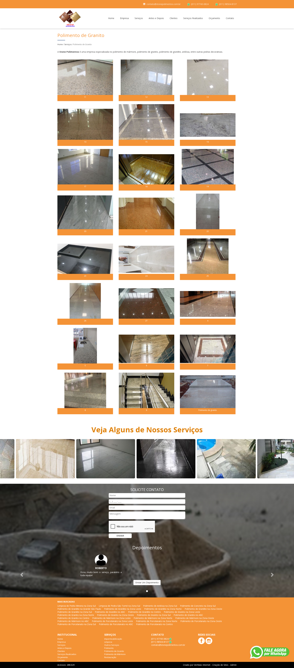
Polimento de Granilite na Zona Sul (74, 611)
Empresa (124, 18)
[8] (85, 393)
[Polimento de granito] (208, 393)
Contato (230, 18)
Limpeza (108, 642)
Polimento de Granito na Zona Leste (182, 611)
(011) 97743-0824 (200, 4)
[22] (208, 214)
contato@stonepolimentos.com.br (164, 4)
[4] (208, 303)
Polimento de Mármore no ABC (73, 621)
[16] (208, 124)
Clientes (173, 18)
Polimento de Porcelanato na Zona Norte (156, 621)
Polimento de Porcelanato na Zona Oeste (201, 621)
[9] (146, 393)
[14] (85, 124)
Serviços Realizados (193, 18)
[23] (85, 258)
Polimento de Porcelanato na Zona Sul (76, 624)
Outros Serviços (111, 645)
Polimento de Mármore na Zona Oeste (194, 618)
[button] (22, 574)
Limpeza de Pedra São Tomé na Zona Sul (119, 605)
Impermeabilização (113, 638)
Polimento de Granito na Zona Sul (154, 615)
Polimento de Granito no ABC (188, 615)
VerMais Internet (202, 664)
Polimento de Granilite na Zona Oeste (203, 608)
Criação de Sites (220, 664)
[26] (85, 303)
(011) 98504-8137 (228, 4)
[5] (85, 348)
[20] (85, 214)
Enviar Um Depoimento (147, 582)
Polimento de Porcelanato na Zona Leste (112, 621)
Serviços (139, 18)
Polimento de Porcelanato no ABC (116, 624)
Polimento (109, 648)
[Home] (70, 18)
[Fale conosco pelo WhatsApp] (269, 652)
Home (111, 18)
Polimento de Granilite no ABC (110, 611)
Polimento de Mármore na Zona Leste (111, 618)
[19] (208, 169)
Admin (233, 664)
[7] (208, 348)
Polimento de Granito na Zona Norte (75, 615)
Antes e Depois (156, 18)
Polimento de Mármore (115, 654)
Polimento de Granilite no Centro (144, 611)
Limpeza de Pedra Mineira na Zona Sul (76, 605)
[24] (146, 258)
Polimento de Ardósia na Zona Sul (160, 605)
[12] (146, 80)
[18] (146, 169)
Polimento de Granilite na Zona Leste (122, 608)
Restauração (110, 657)
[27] (146, 303)
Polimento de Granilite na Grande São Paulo (79, 608)
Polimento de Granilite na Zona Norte (163, 608)
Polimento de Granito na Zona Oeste (115, 615)
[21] (146, 214)
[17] (85, 169)
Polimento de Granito (114, 651)
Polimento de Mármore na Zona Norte (153, 618)
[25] (208, 258)
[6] (146, 348)
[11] (85, 80)
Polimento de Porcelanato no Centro (154, 624)
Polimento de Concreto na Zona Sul (198, 605)
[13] (208, 80)
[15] (146, 124)
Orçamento (214, 18)
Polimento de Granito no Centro (73, 618)
